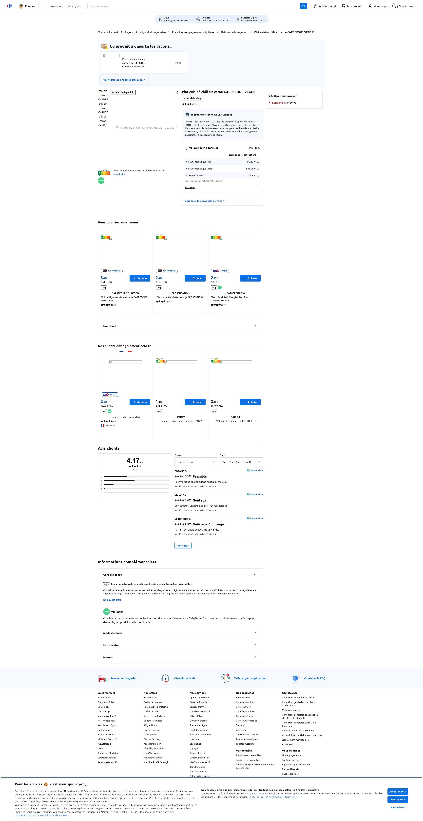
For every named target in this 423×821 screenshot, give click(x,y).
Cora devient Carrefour (248, 734)
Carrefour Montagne (246, 720)
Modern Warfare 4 (106, 715)
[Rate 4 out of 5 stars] (190, 104)
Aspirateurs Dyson (153, 757)
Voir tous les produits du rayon (123, 79)
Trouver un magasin (123, 678)
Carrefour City (243, 706)
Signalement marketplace (295, 739)
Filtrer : (178, 455)
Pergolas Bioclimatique (156, 706)
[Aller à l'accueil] (9, 6)
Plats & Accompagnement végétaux (193, 32)
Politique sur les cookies (248, 755)
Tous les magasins (245, 743)
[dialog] (211, 799)
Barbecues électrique (108, 752)
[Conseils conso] (254, 574)
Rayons (129, 32)
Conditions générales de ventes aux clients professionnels (300, 716)
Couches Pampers (153, 720)
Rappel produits (290, 773)
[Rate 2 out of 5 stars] (185, 104)
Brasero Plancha (152, 697)
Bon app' (240, 725)
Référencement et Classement (298, 730)
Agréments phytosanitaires (296, 764)
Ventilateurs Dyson (107, 725)
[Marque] (254, 657)
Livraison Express (198, 720)
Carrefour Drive (198, 706)
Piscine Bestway (152, 738)
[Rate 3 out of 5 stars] (188, 104)
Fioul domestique (199, 729)
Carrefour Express (245, 711)
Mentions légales (291, 709)
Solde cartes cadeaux (201, 775)
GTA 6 (100, 748)
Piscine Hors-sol (152, 729)
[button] (41, 6)
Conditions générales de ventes (298, 697)
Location (194, 738)
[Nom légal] (254, 326)
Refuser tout (397, 799)
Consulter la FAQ (315, 678)
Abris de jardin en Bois (155, 748)
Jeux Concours (197, 766)
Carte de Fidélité (198, 702)
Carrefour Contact (245, 715)
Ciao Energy (103, 711)
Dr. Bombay (103, 706)
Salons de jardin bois (154, 715)
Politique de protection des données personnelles (255, 766)
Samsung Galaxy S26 (107, 762)
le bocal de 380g (192, 98)
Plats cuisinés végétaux (234, 32)
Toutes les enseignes (247, 738)
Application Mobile (200, 697)
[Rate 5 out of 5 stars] (193, 104)
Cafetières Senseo (106, 757)
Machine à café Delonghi (156, 762)
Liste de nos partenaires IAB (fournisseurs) (275, 796)
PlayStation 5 (104, 743)
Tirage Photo (197, 752)
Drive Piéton (196, 715)
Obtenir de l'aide (184, 678)
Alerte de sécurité (291, 759)
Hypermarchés (243, 697)
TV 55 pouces (150, 734)
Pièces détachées (291, 769)
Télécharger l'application (250, 678)
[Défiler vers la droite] (176, 127)
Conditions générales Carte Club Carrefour (299, 724)
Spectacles (195, 743)
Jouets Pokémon (152, 743)
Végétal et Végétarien (153, 32)
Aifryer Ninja (150, 725)
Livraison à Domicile (200, 711)
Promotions (103, 697)
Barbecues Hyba (152, 711)
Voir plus (190, 186)
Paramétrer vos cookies (248, 759)
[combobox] (197, 6)
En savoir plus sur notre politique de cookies (41, 815)
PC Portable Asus (106, 720)
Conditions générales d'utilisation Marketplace (299, 704)
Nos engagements (291, 755)
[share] (176, 92)
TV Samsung (103, 729)
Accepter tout (397, 791)
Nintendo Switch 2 (107, 738)
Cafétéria (241, 729)
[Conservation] (254, 645)
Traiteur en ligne (198, 725)
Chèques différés (106, 702)
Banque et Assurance (201, 734)
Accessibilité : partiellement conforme (302, 735)
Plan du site (288, 744)
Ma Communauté (199, 762)
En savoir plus (119, 174)
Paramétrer (398, 807)
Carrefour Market (245, 702)
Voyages (194, 748)
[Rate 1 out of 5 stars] (183, 104)
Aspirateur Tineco (106, 734)
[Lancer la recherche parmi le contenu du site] (304, 6)
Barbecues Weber (153, 702)
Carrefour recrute (199, 757)
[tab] (103, 95)
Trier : (222, 455)
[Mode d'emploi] (254, 633)
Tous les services (198, 771)
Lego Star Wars (151, 752)
